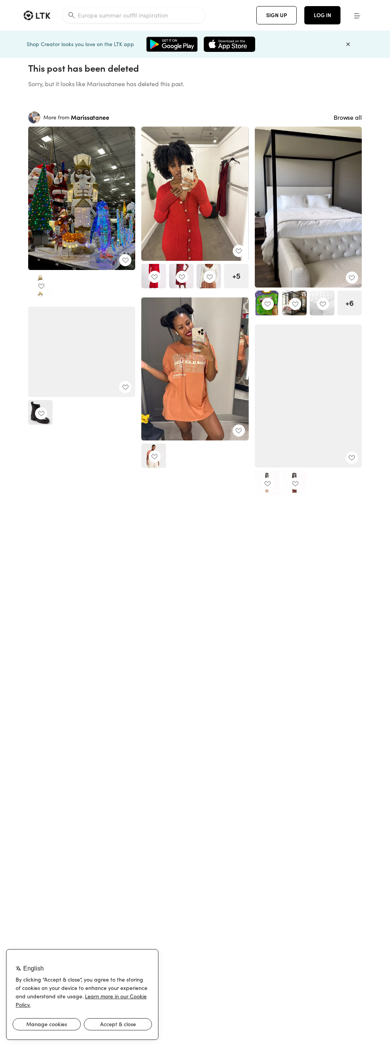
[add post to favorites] (125, 260)
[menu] (357, 15)
